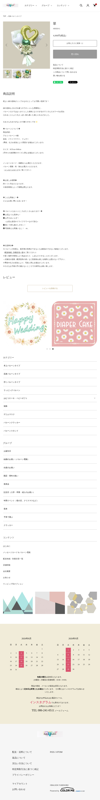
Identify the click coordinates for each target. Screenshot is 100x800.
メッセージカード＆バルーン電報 (16, 552)
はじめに (6, 546)
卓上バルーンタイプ (12, 366)
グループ (45, 5)
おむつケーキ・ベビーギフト (15, 398)
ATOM (59, 752)
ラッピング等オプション (13, 584)
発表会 (6, 484)
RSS (52, 752)
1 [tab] (47, 349)
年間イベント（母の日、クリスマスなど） (21, 501)
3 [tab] (53, 349)
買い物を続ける (59, 76)
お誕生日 (7, 451)
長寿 (5, 509)
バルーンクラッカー (12, 423)
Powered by (54, 791)
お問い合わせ (18, 789)
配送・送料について (22, 752)
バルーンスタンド (11, 431)
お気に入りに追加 (73, 43)
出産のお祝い (9, 468)
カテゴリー (29, 5)
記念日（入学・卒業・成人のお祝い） (19, 492)
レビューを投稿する (50, 288)
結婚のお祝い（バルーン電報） (16, 459)
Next (46, 45)
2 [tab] (50, 349)
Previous (7, 45)
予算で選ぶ (8, 517)
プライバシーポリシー (23, 775)
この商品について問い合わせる (65, 72)
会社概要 (6, 571)
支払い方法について (22, 763)
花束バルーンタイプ (14, 16)
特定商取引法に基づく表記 (63, 68)
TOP (4, 16)
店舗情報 (6, 565)
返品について (58, 65)
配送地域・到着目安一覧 (13, 559)
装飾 (5, 406)
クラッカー (8, 525)
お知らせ (6, 578)
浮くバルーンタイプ (12, 382)
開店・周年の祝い (11, 476)
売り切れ (75, 54)
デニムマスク (9, 414)
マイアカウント (20, 783)
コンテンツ (61, 5)
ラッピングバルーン (12, 390)
